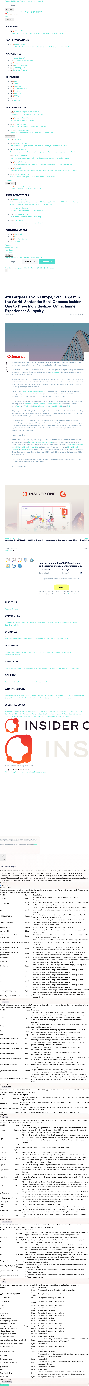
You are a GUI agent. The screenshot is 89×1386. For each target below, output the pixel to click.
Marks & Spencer (39, 406)
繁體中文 (39, 12)
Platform (9, 19)
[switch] (0, 1001)
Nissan (52, 406)
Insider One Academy (19, 1)
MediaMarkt (57, 404)
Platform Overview (11, 609)
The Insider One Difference (14, 695)
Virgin (26, 406)
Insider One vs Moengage (62, 698)
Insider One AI (31, 623)
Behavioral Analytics (12, 625)
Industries (9, 137)
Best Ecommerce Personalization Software (31, 711)
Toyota (42, 404)
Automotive (39, 652)
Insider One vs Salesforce (43, 698)
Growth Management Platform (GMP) (34, 391)
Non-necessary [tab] (5, 1379)
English (7, 12)
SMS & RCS (64, 639)
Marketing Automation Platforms (27, 714)
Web (6, 639)
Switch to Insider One (32, 695)
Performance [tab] (4, 1084)
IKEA (61, 406)
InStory (53, 639)
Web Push (46, 639)
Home (7, 17)
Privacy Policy (50, 579)
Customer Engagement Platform (35, 716)
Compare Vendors (72, 695)
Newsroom (22, 682)
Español (19, 12)
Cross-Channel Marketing (14, 716)
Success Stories (10, 668)
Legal (32, 772)
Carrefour (49, 404)
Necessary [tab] (4, 883)
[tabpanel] (44, 943)
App (57, 639)
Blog (31, 668)
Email (11, 639)
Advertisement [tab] (5, 1219)
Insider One (55, 372)
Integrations (31, 682)
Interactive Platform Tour (42, 668)
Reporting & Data (70, 623)
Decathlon (28, 404)
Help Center (31, 1)
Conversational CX (28, 639)
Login (13, 5)
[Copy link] (7, 372)
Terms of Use (20, 772)
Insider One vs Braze (26, 698)
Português (26, 12)
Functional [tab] (4, 1000)
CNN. (69, 406)
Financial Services (50, 652)
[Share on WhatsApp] (6, 370)
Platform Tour (30, 262)
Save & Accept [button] (4, 1385)
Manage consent (40, 772)
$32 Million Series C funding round (40, 442)
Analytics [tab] (3, 1115)
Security (27, 772)
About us (8, 682)
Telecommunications (12, 655)
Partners (8, 1)
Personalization (26, 450)
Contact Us (39, 1)
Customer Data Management (15, 623)
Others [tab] (2, 1280)
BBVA (57, 406)
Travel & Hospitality (64, 652)
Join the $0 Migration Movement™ (53, 695)
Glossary (26, 668)
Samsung (36, 404)
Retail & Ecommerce (12, 652)
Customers (9, 181)
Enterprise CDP (10, 711)
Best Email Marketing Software (50, 714)
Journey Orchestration (56, 623)
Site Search (17, 639)
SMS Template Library (73, 668)
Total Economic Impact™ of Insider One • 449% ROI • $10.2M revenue (30, 268)
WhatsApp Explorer (58, 668)
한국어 (33, 12)
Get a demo (46, 262)
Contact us (40, 682)
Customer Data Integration (71, 714)
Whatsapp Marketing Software (58, 716)
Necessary (5, 885)
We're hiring (48, 682)
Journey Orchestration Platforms (59, 711)
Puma (18, 406)
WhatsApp (39, 639)
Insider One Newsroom (12, 538)
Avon (47, 406)
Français (13, 12)
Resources (9, 183)
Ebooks (19, 668)
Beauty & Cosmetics (27, 652)
